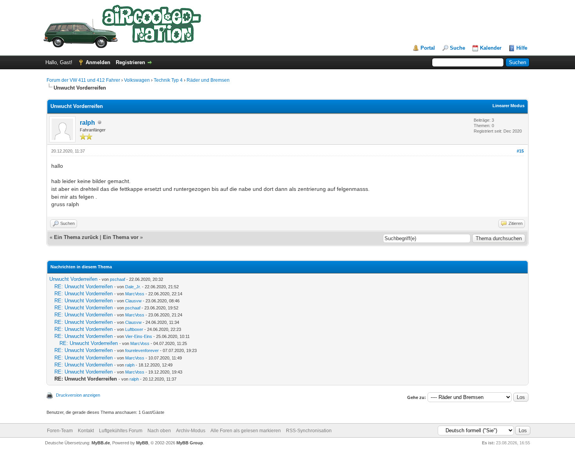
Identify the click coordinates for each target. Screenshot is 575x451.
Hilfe (521, 48)
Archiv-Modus (190, 430)
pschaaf (117, 279)
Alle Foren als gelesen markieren (245, 430)
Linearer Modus (508, 105)
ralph (87, 122)
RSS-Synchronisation (309, 430)
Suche (457, 48)
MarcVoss (134, 293)
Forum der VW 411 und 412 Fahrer (83, 80)
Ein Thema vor (120, 237)
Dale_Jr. (133, 286)
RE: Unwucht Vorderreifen (83, 286)
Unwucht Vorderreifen (73, 279)
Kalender (490, 48)
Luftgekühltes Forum (120, 430)
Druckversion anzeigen (78, 395)
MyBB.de (101, 442)
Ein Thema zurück (76, 237)
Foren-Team (60, 430)
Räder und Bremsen (208, 80)
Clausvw (133, 300)
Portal (427, 48)
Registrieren (130, 62)
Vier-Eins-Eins (138, 336)
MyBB (142, 442)
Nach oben (159, 430)
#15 (520, 151)
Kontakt (86, 430)
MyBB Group (189, 442)
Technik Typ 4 (168, 80)
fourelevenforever (142, 350)
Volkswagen (137, 80)
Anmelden (98, 62)
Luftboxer (134, 329)
